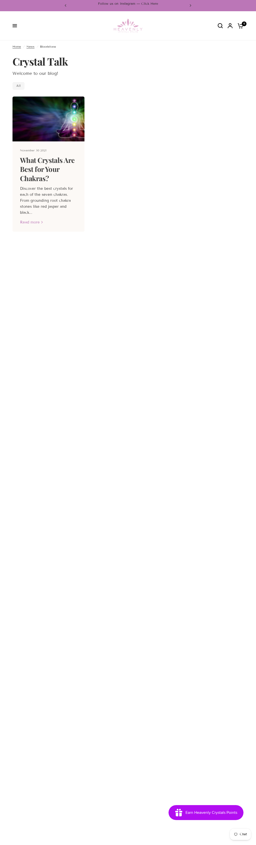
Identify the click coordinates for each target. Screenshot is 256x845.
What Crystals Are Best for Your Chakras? (47, 169)
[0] (239, 25)
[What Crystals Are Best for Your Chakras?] (48, 119)
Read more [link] (30, 222)
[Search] (220, 25)
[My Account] (230, 25)
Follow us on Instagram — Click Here (128, 4)
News (30, 46)
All (18, 86)
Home (16, 46)
